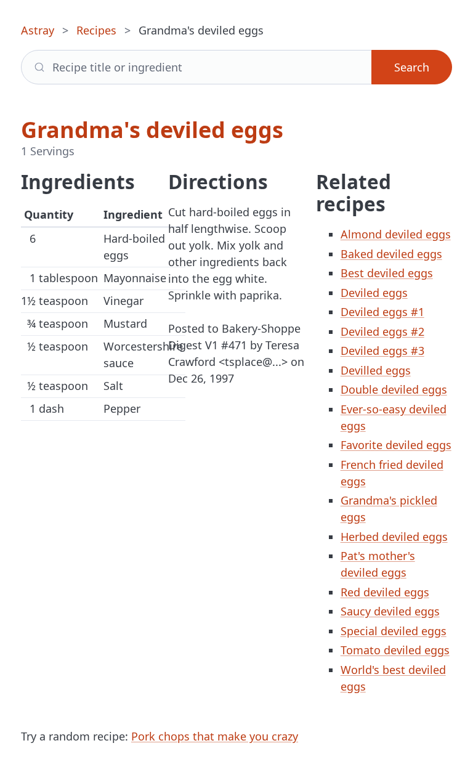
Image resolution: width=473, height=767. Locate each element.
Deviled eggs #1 (382, 311)
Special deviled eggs (394, 630)
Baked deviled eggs (391, 253)
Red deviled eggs (385, 592)
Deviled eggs (374, 292)
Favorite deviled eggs (396, 444)
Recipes (96, 30)
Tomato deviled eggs (395, 650)
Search (411, 67)
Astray (37, 30)
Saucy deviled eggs (390, 611)
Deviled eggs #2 (382, 331)
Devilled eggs (376, 370)
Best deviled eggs (387, 273)
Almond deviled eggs (396, 234)
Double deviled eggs (394, 389)
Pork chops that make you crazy (214, 736)
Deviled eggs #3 (382, 350)
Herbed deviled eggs (394, 536)
